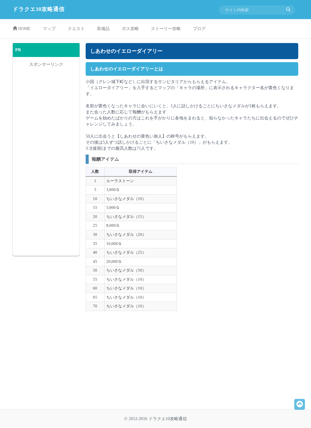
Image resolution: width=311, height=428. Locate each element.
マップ (49, 28)
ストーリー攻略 (166, 28)
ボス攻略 (130, 28)
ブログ (199, 28)
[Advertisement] (139, 362)
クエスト (76, 28)
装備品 (103, 28)
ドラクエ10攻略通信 (39, 9)
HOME (24, 28)
